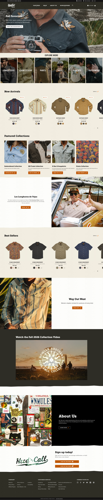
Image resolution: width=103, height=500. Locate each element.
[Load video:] (51, 360)
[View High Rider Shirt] (14, 106)
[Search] (73, 5)
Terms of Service (20, 482)
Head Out (76, 307)
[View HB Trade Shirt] (60, 106)
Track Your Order (41, 484)
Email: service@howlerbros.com (65, 482)
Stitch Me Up (10, 172)
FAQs (49, 489)
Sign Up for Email (66, 461)
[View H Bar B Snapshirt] (14, 250)
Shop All (95, 91)
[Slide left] (94, 128)
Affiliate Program (12, 486)
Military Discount (51, 486)
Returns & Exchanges (52, 484)
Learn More (63, 427)
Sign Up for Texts (66, 466)
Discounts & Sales (62, 486)
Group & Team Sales (42, 489)
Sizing (39, 486)
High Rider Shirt (14, 118)
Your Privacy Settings (59, 498)
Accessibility (30, 484)
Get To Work (33, 172)
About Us (10, 482)
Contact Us (40, 482)
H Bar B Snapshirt (14, 262)
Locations (30, 482)
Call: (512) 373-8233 (52, 482)
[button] (95, 5)
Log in (94, 0)
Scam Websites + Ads (21, 486)
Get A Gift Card (62, 489)
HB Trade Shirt (60, 118)
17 (18, 267)
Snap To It (56, 172)
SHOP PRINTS (81, 172)
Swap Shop (80, 0)
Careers (18, 484)
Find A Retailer (87, 0)
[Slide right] (98, 128)
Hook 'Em (25, 207)
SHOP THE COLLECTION (13, 26)
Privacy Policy (11, 484)
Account (60, 484)
